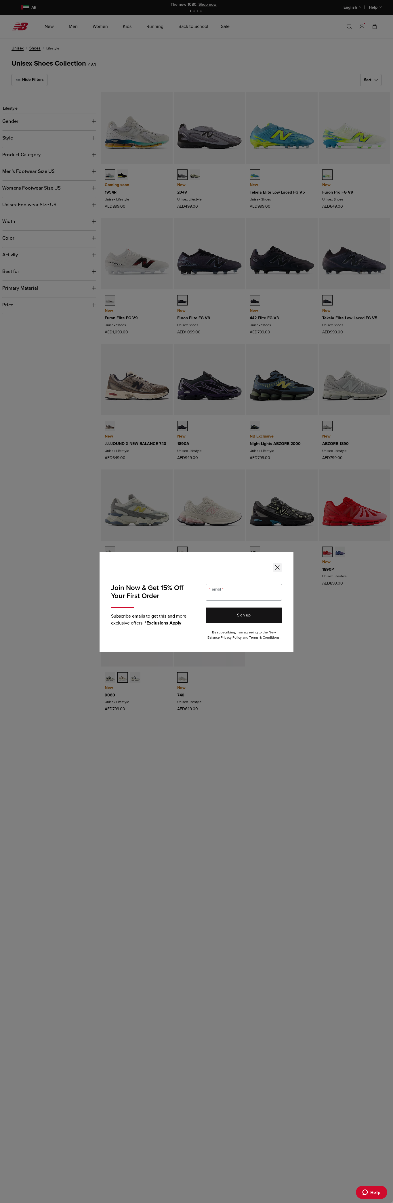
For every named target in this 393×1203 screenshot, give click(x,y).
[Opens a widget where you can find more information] (371, 1193)
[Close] (277, 567)
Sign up (244, 615)
